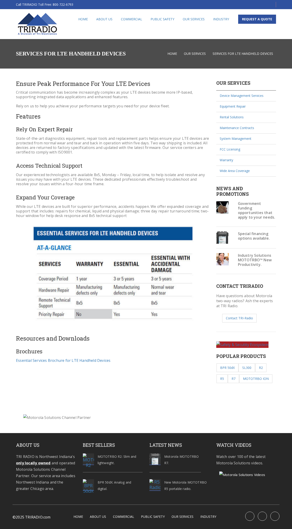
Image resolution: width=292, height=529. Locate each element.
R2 (261, 367)
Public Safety (162, 19)
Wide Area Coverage (235, 171)
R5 (222, 378)
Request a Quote (257, 19)
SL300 (246, 367)
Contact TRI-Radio (239, 318)
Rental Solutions (232, 117)
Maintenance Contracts (237, 128)
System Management (235, 138)
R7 (233, 378)
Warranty (226, 160)
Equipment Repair (233, 106)
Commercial (131, 19)
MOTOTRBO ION (256, 378)
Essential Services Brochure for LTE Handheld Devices (63, 360)
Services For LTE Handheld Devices (243, 53)
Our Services (194, 19)
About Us (104, 19)
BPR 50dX (227, 367)
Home (83, 19)
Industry (221, 19)
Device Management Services (241, 95)
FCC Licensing (230, 149)
